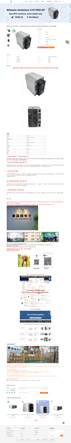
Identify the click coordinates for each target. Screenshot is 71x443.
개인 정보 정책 (44, 439)
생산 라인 (36, 430)
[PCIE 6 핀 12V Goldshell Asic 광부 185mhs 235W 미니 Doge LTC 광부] (28, 406)
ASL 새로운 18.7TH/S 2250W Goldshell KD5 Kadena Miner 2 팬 (57, 415)
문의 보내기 (44, 392)
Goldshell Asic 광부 (9, 432)
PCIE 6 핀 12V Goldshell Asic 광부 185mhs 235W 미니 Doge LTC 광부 (28, 415)
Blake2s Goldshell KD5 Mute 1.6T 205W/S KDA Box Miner (13, 415)
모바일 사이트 (52, 439)
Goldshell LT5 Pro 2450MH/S (35, 380)
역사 (21, 432)
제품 (25, 1)
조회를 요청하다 (49, 1)
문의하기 (42, 1)
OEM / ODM (36, 432)
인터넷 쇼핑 (56, 1)
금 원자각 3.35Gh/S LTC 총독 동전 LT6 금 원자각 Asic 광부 (42, 415)
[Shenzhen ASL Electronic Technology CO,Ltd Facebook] (63, 423)
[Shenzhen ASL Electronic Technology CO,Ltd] (11, 1)
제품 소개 (22, 439)
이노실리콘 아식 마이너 (10, 434)
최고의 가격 (42, 47)
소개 (21, 430)
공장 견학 (36, 1)
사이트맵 (37, 439)
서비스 (22, 434)
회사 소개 (30, 1)
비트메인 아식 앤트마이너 (10, 430)
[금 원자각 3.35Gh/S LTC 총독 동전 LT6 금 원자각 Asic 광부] (42, 406)
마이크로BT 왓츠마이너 (10, 436)
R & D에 (36, 434)
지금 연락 (51, 47)
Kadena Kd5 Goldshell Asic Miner (14, 380)
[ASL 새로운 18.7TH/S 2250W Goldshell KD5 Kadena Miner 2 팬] (57, 406)
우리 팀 (22, 436)
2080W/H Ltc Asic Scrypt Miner (25, 380)
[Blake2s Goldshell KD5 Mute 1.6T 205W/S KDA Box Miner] (13, 406)
